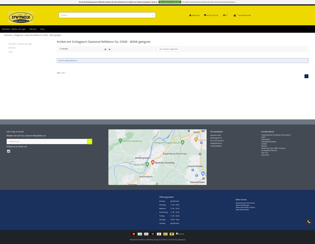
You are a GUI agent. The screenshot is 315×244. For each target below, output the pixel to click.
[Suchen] (153, 14)
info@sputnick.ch (216, 143)
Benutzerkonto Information (245, 203)
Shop (42, 29)
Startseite (8, 35)
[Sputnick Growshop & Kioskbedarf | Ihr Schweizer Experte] (20, 16)
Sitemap (264, 146)
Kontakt (264, 144)
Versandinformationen (269, 150)
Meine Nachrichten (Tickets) (245, 207)
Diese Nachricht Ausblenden (170, 2)
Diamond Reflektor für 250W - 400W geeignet (43, 35)
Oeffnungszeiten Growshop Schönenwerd (275, 135)
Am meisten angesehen (168, 49)
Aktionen (33, 29)
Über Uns (264, 153)
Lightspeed (181, 240)
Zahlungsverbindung (268, 142)
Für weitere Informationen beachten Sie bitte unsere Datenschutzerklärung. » (209, 2)
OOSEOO (164, 240)
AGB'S (263, 137)
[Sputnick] (180, 234)
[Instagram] (8, 151)
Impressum (265, 155)
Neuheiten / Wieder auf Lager (14, 29)
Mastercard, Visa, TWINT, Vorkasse (273, 148)
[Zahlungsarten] (153, 234)
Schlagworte (18, 35)
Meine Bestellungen (242, 205)
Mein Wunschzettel (242, 210)
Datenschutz (265, 139)
